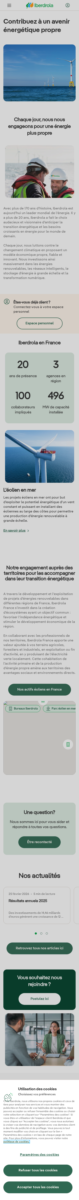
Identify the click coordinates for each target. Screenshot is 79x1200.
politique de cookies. (16, 1142)
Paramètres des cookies (39, 1155)
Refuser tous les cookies (38, 1170)
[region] (39, 1140)
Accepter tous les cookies (38, 1187)
